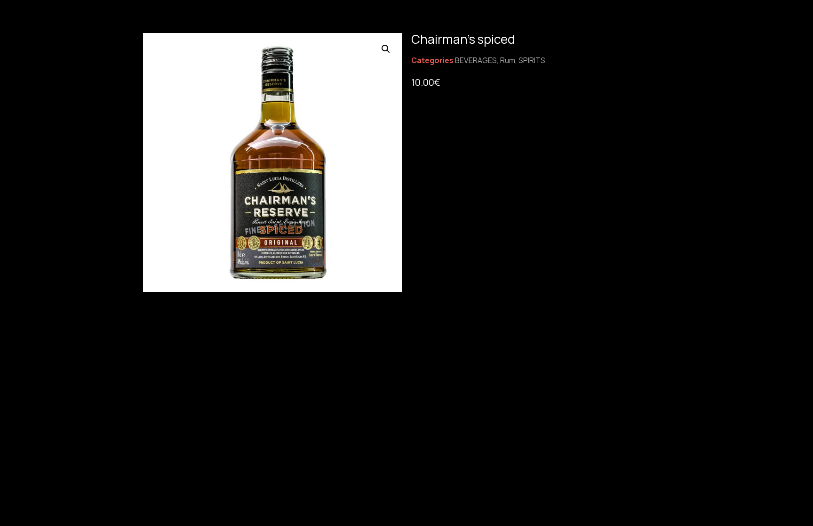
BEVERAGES (476, 60)
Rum (507, 60)
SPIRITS (531, 60)
